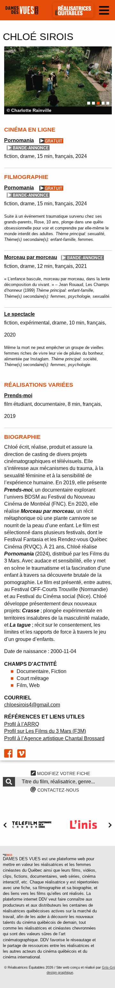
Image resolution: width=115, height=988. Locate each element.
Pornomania (19, 140)
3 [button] (98, 103)
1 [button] (88, 103)
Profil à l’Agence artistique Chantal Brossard (54, 738)
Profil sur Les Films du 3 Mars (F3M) (45, 731)
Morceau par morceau (30, 257)
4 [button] (103, 103)
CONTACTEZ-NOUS (57, 790)
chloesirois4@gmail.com (32, 704)
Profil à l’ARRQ (21, 724)
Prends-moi (18, 395)
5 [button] (107, 103)
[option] (58, 80)
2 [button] (93, 103)
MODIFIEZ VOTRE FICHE (63, 773)
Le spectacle (19, 314)
